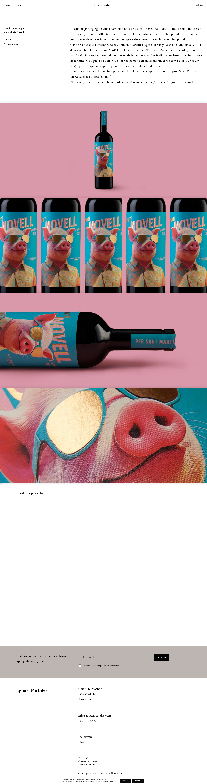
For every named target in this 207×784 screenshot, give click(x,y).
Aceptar (125, 780)
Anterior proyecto (31, 493)
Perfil (19, 5)
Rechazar (137, 780)
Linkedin (84, 742)
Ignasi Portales (103, 5)
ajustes (110, 781)
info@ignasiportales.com (94, 715)
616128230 (91, 721)
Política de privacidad (87, 761)
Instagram (85, 737)
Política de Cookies (86, 765)
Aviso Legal (83, 757)
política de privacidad (109, 666)
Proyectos (8, 5)
